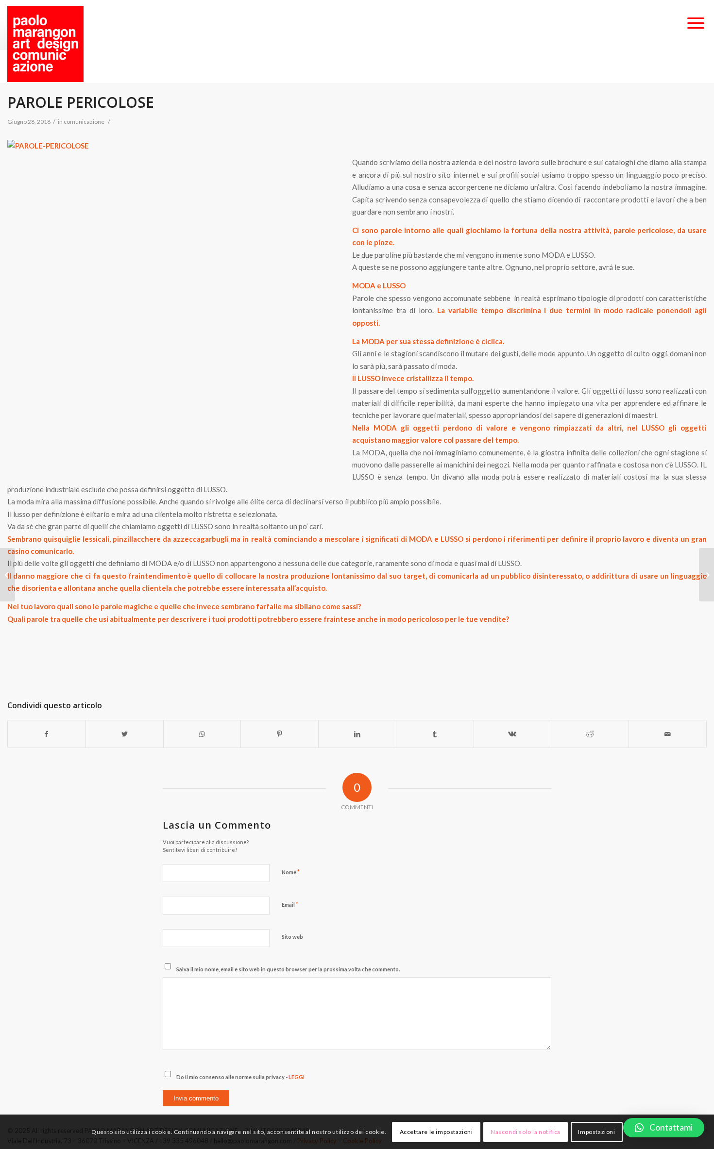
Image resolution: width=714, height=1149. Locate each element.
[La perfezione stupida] (7, 574)
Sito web (292, 936)
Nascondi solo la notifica (526, 1131)
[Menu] (696, 24)
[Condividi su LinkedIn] (357, 734)
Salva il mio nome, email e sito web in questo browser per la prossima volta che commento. (288, 969)
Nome (291, 872)
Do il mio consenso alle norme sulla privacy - (240, 1077)
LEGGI (297, 1077)
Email (290, 904)
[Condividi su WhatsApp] (202, 734)
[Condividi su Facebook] (46, 734)
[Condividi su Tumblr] (435, 734)
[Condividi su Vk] (512, 734)
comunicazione (84, 121)
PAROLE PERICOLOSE (80, 102)
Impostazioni (596, 1131)
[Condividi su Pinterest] (279, 734)
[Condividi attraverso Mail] (667, 734)
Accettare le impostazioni (436, 1131)
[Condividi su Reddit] (590, 734)
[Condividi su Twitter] (124, 734)
